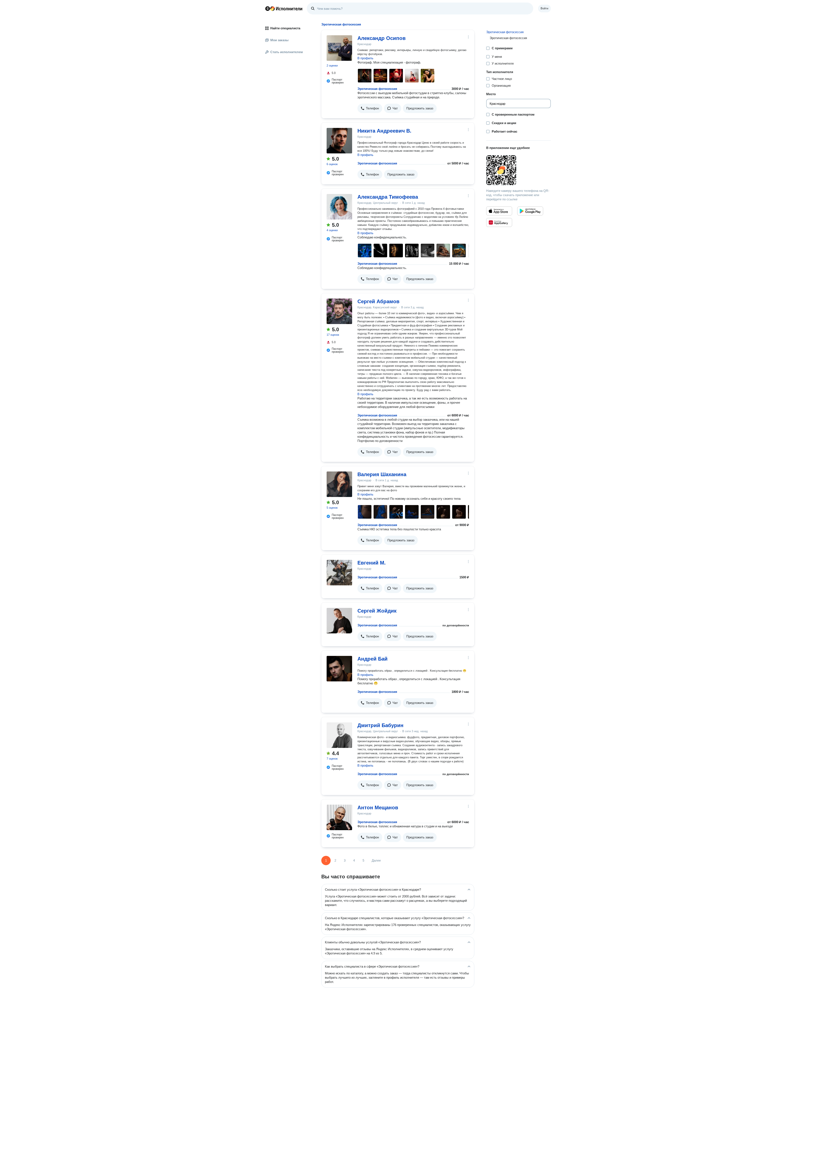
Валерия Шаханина (381, 474)
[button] (369, 108)
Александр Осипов (381, 38)
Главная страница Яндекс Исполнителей (284, 8)
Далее (376, 860)
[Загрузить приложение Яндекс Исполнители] (518, 170)
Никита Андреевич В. (384, 131)
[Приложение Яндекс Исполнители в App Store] (499, 211)
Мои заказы (279, 40)
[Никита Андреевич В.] (339, 140)
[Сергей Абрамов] (339, 311)
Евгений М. (371, 563)
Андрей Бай (372, 659)
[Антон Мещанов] (339, 817)
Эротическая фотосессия (377, 89)
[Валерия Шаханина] (339, 484)
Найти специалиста (285, 28)
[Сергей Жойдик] (339, 620)
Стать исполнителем (286, 52)
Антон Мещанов (377, 807)
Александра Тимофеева (387, 197)
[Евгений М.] (339, 572)
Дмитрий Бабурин (380, 725)
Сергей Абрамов (378, 301)
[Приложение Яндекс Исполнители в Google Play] (530, 211)
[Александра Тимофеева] (339, 206)
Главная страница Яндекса (267, 8)
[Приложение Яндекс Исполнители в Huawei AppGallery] (499, 222)
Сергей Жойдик (377, 611)
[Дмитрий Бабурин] (339, 735)
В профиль (365, 58)
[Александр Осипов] (339, 48)
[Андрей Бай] (339, 668)
